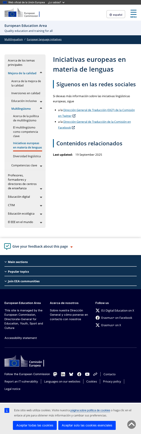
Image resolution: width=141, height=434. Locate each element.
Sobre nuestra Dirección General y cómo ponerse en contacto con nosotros (69, 315)
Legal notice (12, 389)
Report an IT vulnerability (21, 381)
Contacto (110, 374)
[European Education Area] (24, 13)
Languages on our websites (62, 381)
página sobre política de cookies (90, 410)
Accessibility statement (20, 338)
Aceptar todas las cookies (34, 425)
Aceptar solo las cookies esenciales (87, 425)
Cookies (91, 381)
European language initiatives (44, 39)
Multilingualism (13, 39)
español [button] (117, 14)
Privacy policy (112, 381)
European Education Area (22, 303)
